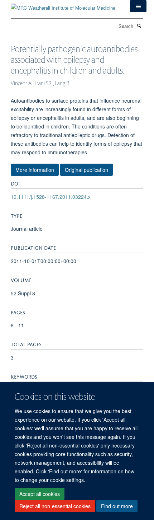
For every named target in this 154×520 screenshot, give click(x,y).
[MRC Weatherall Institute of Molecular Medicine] (63, 5)
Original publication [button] (86, 169)
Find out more (117, 506)
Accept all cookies (39, 493)
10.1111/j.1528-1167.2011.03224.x (51, 196)
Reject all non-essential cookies (55, 506)
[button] (138, 6)
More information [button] (34, 169)
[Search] (139, 25)
